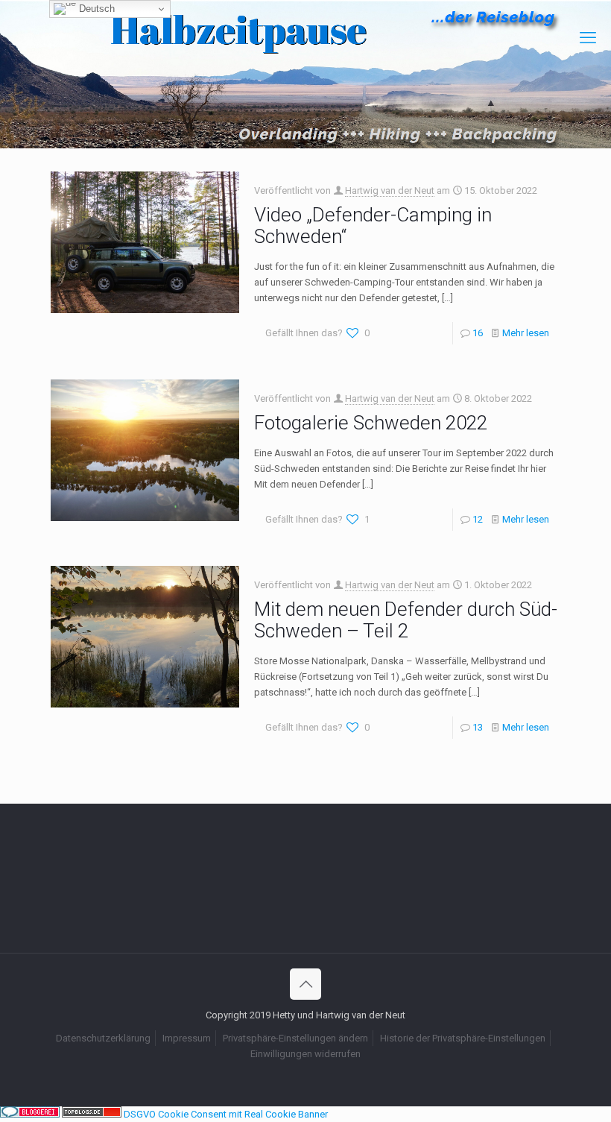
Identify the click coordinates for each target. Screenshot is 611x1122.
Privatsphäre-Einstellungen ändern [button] (295, 1038)
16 (477, 332)
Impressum (186, 1038)
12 (477, 519)
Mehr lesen (525, 332)
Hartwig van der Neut (389, 190)
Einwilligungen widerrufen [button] (305, 1053)
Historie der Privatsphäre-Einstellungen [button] (462, 1038)
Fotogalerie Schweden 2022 (370, 423)
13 (477, 727)
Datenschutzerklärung (103, 1038)
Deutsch (95, 8)
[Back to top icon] (305, 984)
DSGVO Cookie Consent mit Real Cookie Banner (226, 1114)
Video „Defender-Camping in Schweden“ (373, 226)
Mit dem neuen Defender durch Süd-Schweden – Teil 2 (405, 620)
